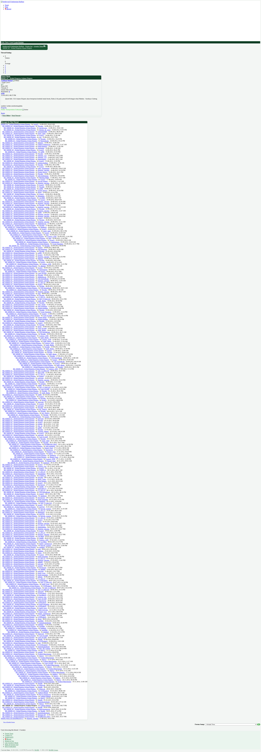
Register (21, 42)
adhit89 (40, 562)
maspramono (42, 159)
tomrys (50, 453)
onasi (8, 9)
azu (40, 137)
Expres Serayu (42, 172)
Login (16, 42)
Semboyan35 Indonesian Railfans (13, 46)
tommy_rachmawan (45, 544)
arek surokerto (42, 306)
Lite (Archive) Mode (11, 743)
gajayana (41, 378)
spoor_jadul (41, 133)
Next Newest (16, 115)
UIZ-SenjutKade (43, 279)
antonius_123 (42, 155)
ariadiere (42, 547)
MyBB (36, 750)
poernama (41, 148)
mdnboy (55, 674)
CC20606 (42, 615)
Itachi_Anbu (42, 479)
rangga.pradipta (43, 163)
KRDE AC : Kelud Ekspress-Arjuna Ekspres (15, 124)
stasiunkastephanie (45, 623)
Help (6, 7)
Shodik (40, 639)
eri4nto (40, 424)
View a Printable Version (9, 722)
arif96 (42, 152)
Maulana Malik (44, 178)
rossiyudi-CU (42, 488)
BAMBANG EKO (50, 444)
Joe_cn (40, 426)
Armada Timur (38, 46)
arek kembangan (43, 176)
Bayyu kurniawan (45, 694)
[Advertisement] (130, 26)
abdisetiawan (42, 224)
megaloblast (41, 474)
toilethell (40, 624)
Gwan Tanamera (57, 244)
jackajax (43, 384)
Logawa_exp (42, 466)
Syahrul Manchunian (44, 654)
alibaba (40, 577)
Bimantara (41, 196)
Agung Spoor (42, 317)
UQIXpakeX (43, 580)
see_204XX (43, 409)
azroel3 (40, 566)
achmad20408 (42, 132)
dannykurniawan (44, 709)
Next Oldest (6, 115)
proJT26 (42, 507)
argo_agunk (41, 304)
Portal (7, 5)
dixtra (39, 192)
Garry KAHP (42, 273)
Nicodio (40, 126)
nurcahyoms (43, 128)
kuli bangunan (42, 249)
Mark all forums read (11, 745)
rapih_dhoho (42, 301)
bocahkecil (42, 595)
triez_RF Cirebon (44, 648)
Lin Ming (41, 536)
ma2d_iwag (41, 573)
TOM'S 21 (42, 470)
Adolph (40, 652)
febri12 (42, 650)
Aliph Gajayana (43, 610)
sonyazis (40, 564)
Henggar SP (42, 715)
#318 (2, 93)
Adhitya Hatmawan (44, 144)
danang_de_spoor (45, 130)
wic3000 (42, 198)
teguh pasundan (43, 499)
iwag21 (36, 124)
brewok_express (45, 509)
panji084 (40, 621)
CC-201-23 (41, 282)
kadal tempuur (42, 146)
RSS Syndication (10, 746)
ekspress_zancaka (43, 170)
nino (47, 235)
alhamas (40, 143)
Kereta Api (28, 46)
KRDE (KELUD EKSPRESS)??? (12, 718)
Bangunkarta (44, 141)
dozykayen (49, 450)
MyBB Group (53, 750)
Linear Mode (5, 76)
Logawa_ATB (51, 236)
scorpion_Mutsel (43, 431)
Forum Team (9, 733)
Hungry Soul (48, 448)
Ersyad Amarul (43, 181)
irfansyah (41, 634)
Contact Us (8, 735)
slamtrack (43, 227)
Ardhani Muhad (7, 80)
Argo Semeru (42, 481)
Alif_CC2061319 (44, 299)
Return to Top (9, 741)
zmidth (41, 487)
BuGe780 (41, 372)
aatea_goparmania (43, 168)
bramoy (40, 247)
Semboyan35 (9, 737)
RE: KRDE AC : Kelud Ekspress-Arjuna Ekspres (18, 126)
